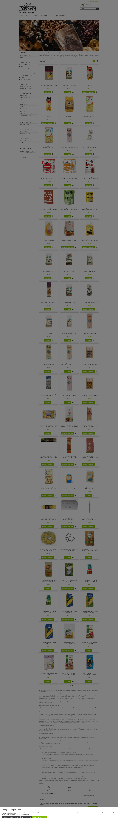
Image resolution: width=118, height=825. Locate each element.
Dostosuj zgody (26, 817)
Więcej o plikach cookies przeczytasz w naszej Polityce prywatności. (15, 814)
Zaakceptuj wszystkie (39, 817)
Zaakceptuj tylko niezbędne (11, 817)
